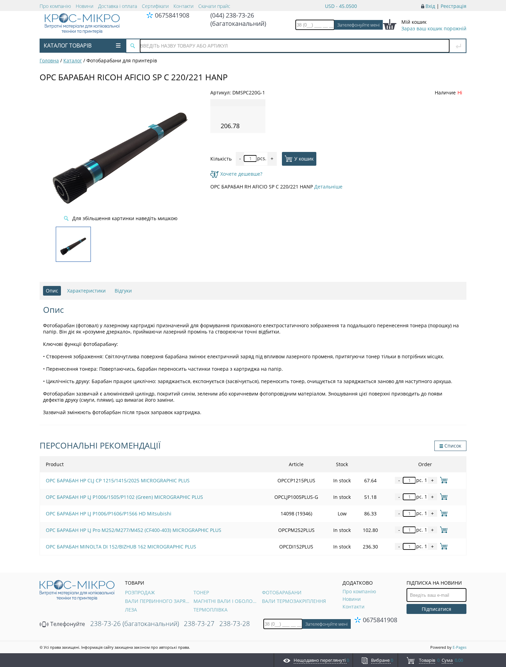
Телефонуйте (67, 624)
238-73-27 (199, 623)
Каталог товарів (68, 45)
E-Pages (459, 647)
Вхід (430, 6)
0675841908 (172, 15)
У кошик (304, 158)
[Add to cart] (442, 480)
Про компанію (55, 6)
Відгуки (123, 290)
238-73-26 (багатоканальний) (134, 623)
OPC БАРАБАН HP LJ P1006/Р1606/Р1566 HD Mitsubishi (108, 513)
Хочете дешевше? (241, 174)
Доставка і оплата (117, 6)
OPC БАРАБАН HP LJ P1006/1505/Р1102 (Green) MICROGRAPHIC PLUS (124, 497)
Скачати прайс (214, 6)
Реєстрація (453, 6)
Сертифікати (155, 6)
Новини (84, 6)
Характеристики (86, 290)
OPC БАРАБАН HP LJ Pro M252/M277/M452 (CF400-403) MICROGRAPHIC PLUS (133, 530)
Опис (52, 290)
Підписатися (436, 609)
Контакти (183, 6)
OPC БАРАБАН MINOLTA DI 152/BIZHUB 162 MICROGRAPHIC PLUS (121, 546)
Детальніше (328, 186)
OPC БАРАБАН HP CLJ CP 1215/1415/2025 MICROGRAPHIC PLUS (118, 480)
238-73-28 (234, 623)
